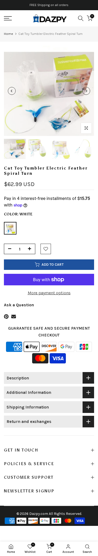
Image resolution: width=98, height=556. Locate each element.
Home (8, 34)
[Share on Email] (13, 316)
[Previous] (12, 91)
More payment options (49, 292)
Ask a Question (19, 304)
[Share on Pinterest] (6, 316)
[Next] (86, 91)
